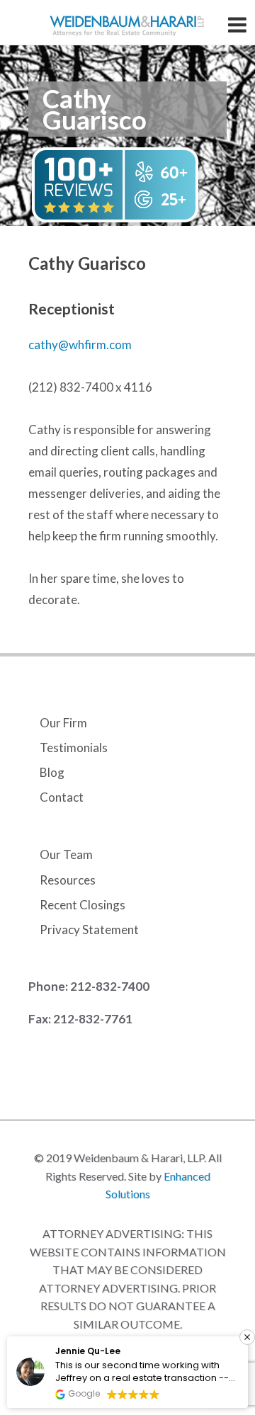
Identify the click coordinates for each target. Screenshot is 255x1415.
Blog (52, 772)
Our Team (66, 854)
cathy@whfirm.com (80, 344)
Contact (62, 797)
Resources (68, 880)
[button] (247, 1337)
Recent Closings (82, 904)
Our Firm (63, 722)
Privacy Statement (89, 929)
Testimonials (74, 747)
